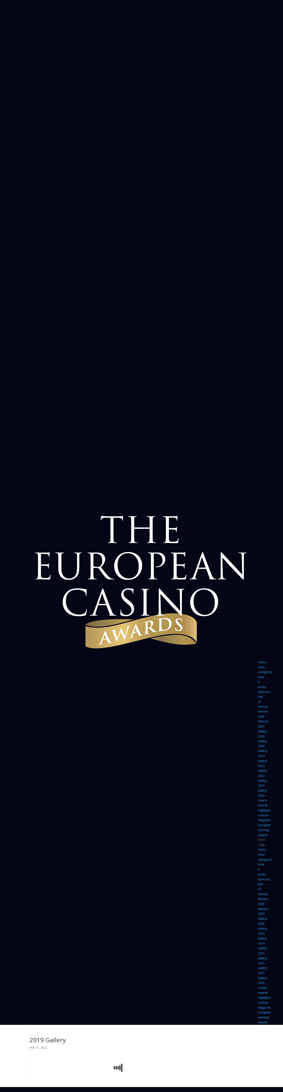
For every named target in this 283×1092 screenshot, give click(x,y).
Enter (261, 667)
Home (262, 662)
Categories (265, 672)
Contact (263, 815)
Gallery (262, 731)
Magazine (264, 820)
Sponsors (264, 692)
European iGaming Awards (264, 830)
